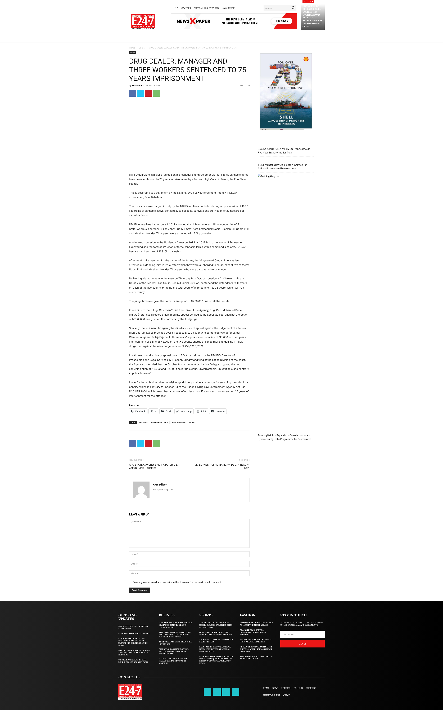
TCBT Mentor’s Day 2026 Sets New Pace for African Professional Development (282, 167)
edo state (143, 422)
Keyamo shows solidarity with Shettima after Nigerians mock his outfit (256, 649)
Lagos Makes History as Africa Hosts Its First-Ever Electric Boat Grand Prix (215, 649)
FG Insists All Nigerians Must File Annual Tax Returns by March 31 (173, 661)
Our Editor (137, 85)
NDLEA (192, 422)
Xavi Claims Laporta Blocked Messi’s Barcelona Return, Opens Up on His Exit (216, 625)
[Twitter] (140, 93)
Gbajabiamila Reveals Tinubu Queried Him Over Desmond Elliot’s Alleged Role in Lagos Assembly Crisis (312, 16)
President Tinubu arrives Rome (134, 633)
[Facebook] (132, 93)
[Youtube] (235, 691)
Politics (308, 1)
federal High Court (159, 422)
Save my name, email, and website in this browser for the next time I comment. (177, 582)
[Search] (293, 8)
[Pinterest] (148, 93)
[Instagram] (217, 691)
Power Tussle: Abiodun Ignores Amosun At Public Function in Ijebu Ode (134, 652)
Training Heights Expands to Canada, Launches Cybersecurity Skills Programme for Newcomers (284, 437)
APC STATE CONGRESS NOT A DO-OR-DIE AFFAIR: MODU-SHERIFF (153, 466)
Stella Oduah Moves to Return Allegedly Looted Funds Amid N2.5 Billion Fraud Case (175, 634)
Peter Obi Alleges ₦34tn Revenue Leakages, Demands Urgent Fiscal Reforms (175, 625)
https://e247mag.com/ (163, 489)
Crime (142, 47)
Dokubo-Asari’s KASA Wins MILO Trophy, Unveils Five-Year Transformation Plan (284, 151)
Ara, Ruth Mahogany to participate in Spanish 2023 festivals (253, 632)
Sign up (302, 644)
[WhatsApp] (156, 93)
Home (132, 47)
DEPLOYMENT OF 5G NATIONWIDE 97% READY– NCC (222, 466)
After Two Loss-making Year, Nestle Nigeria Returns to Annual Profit (174, 651)
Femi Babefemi (179, 422)
